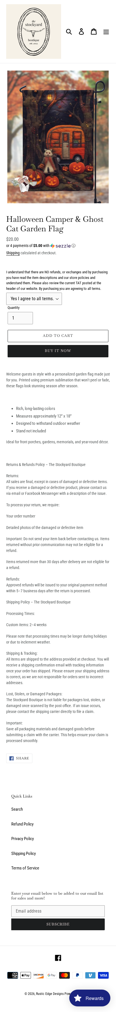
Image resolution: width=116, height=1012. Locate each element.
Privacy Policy (22, 838)
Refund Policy (22, 824)
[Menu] (106, 31)
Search (17, 809)
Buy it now (58, 350)
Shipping (13, 253)
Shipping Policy (23, 853)
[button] (58, 245)
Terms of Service (25, 868)
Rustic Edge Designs (50, 994)
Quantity (13, 308)
